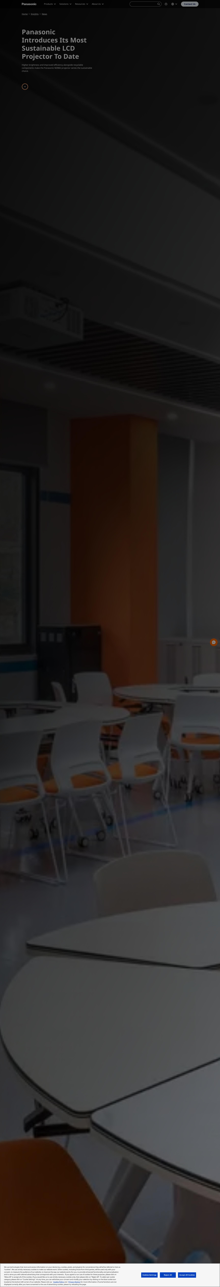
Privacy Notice (74, 1282)
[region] (110, 1275)
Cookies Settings (149, 1275)
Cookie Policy (58, 1282)
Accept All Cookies (187, 1275)
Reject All (168, 1275)
